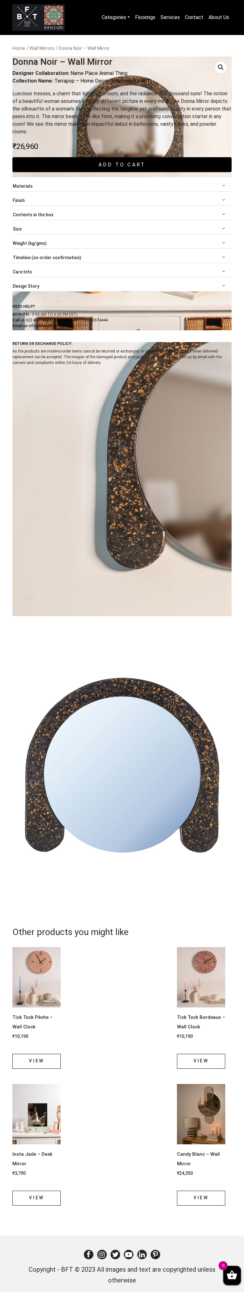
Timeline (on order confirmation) (47, 257)
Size (17, 229)
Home (18, 48)
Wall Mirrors (42, 48)
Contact (194, 17)
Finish (19, 200)
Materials (23, 186)
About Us (218, 17)
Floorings (145, 17)
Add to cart (122, 165)
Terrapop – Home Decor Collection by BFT (102, 81)
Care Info (22, 271)
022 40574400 (66, 320)
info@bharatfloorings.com (51, 326)
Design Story (26, 286)
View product (36, 1063)
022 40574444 (95, 320)
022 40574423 (38, 320)
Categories (114, 17)
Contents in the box (33, 214)
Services (170, 17)
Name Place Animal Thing (99, 73)
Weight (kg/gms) (30, 243)
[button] (221, 67)
